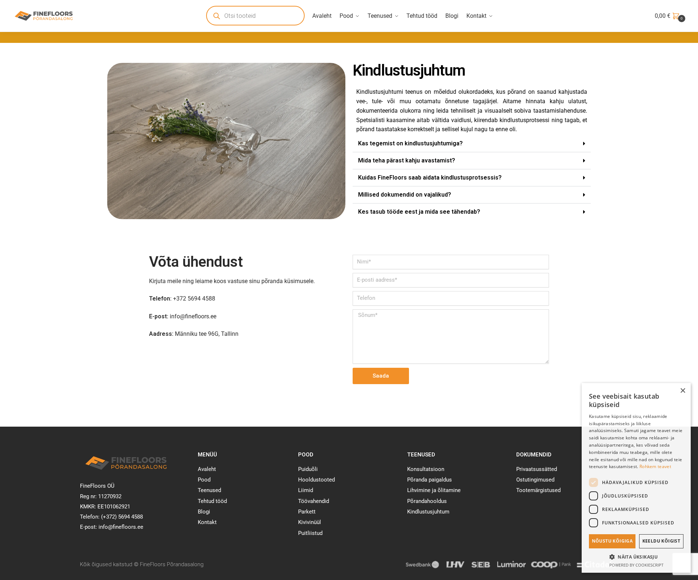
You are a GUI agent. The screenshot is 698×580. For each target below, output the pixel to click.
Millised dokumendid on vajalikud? (404, 194)
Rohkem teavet (655, 466)
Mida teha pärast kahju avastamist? (406, 160)
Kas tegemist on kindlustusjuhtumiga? (410, 143)
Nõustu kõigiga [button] (612, 541)
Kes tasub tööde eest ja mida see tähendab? (419, 211)
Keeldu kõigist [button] (661, 541)
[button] (472, 143)
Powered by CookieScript (636, 565)
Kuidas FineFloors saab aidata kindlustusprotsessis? (430, 177)
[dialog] (636, 478)
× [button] (682, 391)
